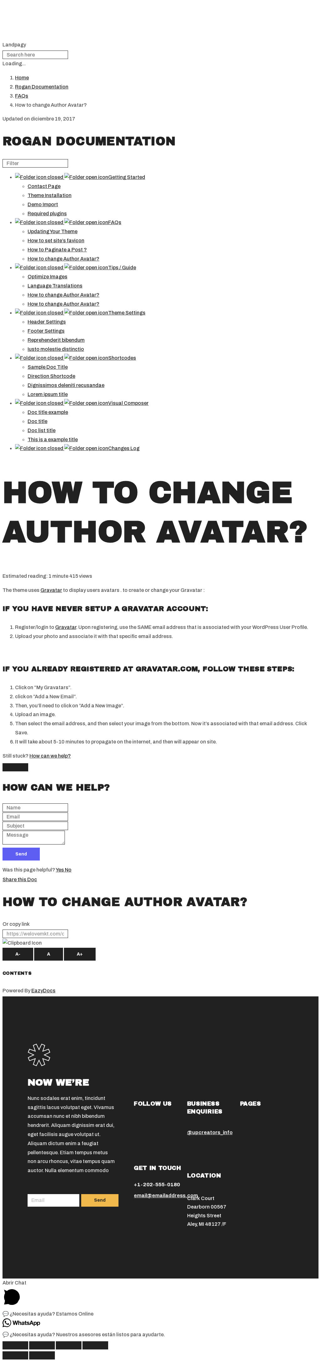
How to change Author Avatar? (63, 258)
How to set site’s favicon (56, 240)
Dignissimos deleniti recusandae (66, 385)
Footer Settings (46, 331)
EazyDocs (43, 990)
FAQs (114, 222)
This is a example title (53, 439)
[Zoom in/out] (95, 1345)
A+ (80, 954)
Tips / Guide (122, 267)
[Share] (42, 1345)
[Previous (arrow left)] (15, 1355)
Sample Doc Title (48, 367)
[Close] (15, 767)
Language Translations (55, 285)
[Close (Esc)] (15, 1345)
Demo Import (43, 204)
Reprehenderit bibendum (56, 340)
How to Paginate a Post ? (57, 249)
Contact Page (44, 186)
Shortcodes (122, 358)
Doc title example (48, 412)
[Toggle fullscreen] (69, 1345)
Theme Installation (49, 195)
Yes (60, 869)
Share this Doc (20, 879)
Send (21, 854)
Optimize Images (47, 276)
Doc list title (41, 430)
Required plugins (47, 213)
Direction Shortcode (51, 376)
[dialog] (160, 810)
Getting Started (126, 177)
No (68, 869)
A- (17, 954)
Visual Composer (128, 403)
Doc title (37, 421)
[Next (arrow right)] (42, 1355)
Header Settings (47, 321)
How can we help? (50, 756)
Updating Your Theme (52, 231)
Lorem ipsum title (48, 394)
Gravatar (51, 590)
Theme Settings (126, 312)
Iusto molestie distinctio (56, 349)
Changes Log (123, 448)
